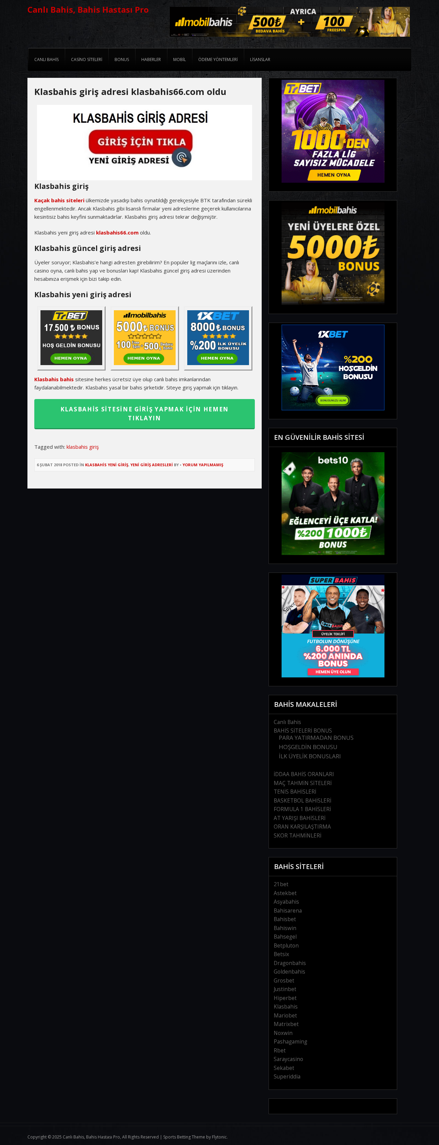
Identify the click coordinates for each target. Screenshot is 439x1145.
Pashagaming (290, 1041)
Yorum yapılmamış (202, 464)
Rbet (280, 1050)
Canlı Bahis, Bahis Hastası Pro (88, 9)
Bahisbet (285, 919)
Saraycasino (288, 1059)
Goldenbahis (289, 971)
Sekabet (284, 1068)
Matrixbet (286, 1024)
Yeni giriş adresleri (151, 464)
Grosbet (284, 980)
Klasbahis (286, 1006)
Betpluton (286, 945)
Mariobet (285, 1015)
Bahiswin (285, 928)
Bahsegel (285, 936)
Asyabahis (286, 901)
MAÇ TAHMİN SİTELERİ (303, 783)
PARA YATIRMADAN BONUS (316, 738)
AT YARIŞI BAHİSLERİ (299, 818)
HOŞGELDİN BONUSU (308, 747)
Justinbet (285, 989)
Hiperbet (285, 998)
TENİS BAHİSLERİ (295, 791)
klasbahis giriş (83, 446)
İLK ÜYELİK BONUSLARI (310, 756)
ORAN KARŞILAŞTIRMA (302, 826)
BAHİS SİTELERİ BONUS (303, 730)
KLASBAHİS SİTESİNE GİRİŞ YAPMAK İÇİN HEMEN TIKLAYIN (144, 413)
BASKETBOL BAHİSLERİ (302, 800)
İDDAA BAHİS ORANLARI (304, 774)
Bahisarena (288, 910)
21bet (281, 884)
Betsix (281, 954)
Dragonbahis (290, 963)
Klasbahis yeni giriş (106, 464)
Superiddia (287, 1076)
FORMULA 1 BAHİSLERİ (302, 809)
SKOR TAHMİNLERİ (297, 835)
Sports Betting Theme (184, 1137)
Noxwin (283, 1033)
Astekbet (285, 893)
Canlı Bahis (287, 722)
